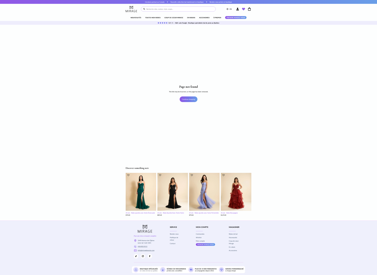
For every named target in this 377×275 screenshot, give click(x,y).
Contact (172, 243)
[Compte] (238, 9)
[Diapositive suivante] (153, 192)
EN (229, 9)
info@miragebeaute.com (146, 250)
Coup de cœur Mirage (173, 17)
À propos (217, 17)
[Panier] (249, 9)
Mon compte (200, 241)
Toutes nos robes (153, 17)
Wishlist (199, 237)
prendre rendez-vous (236, 17)
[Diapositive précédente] (129, 192)
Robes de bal (233, 234)
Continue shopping (188, 99)
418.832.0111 (142, 246)
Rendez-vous (174, 234)
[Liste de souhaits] (243, 9)
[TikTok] (136, 256)
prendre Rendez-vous (205, 244)
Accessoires (204, 17)
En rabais (191, 17)
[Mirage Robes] (131, 9)
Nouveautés (136, 17)
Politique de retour (174, 238)
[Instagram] (143, 256)
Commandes (200, 234)
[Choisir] (153, 207)
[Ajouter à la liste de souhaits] (129, 175)
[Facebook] (150, 256)
